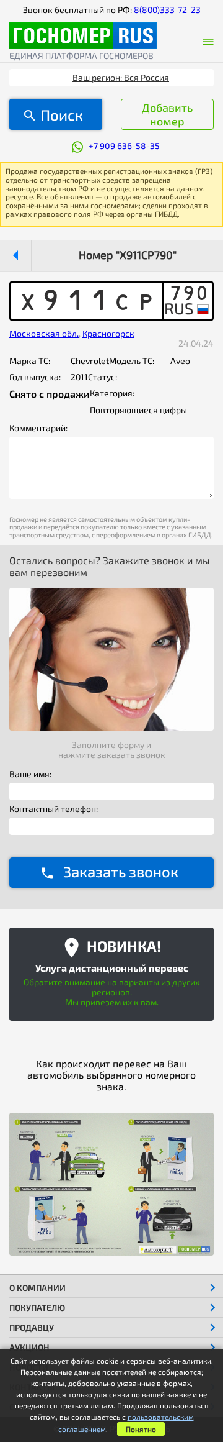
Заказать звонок (120, 871)
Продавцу (31, 1327)
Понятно (141, 1429)
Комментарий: (38, 428)
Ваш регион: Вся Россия (120, 77)
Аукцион (29, 1347)
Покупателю (37, 1307)
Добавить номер (167, 114)
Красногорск (108, 333)
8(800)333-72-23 (167, 9)
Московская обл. (44, 333)
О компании (37, 1287)
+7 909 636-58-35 (124, 145)
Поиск (61, 115)
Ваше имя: (30, 774)
